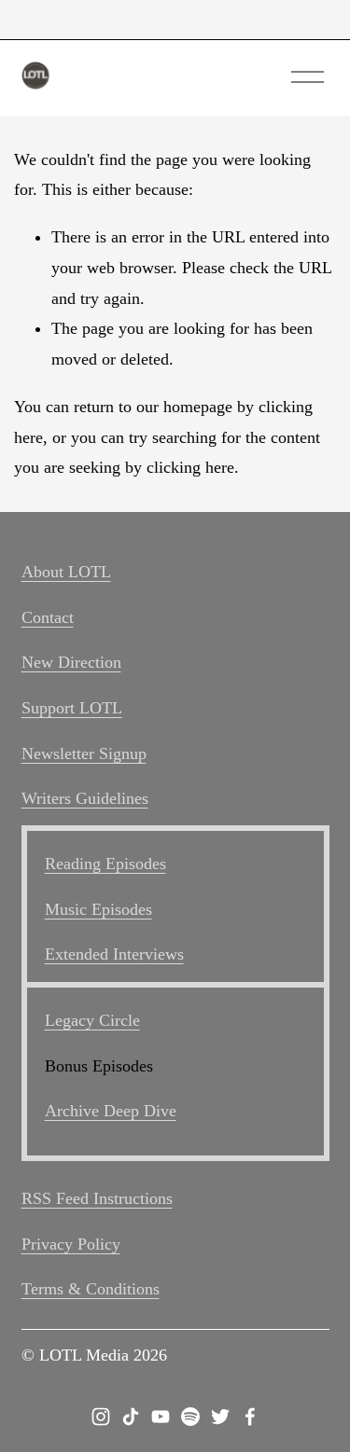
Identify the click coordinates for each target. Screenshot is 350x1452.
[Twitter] (220, 1416)
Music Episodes (98, 909)
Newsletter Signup (84, 753)
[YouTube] (160, 1416)
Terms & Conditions (90, 1288)
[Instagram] (100, 1416)
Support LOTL (71, 707)
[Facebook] (250, 1416)
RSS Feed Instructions (97, 1198)
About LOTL (66, 571)
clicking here (190, 467)
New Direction (71, 662)
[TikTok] (130, 1416)
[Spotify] (190, 1416)
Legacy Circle (92, 1020)
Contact (47, 617)
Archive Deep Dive (110, 1110)
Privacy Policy (70, 1244)
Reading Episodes (105, 863)
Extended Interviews (114, 954)
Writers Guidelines (84, 798)
